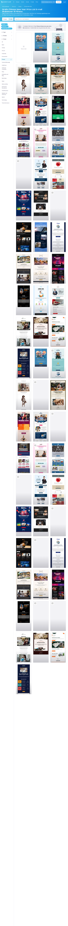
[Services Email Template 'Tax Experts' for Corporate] (58, 300)
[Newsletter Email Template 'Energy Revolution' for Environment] (41, 237)
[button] (11, 32)
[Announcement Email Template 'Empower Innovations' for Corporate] (58, 48)
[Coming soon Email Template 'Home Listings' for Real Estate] (58, 332)
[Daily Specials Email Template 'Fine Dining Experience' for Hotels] (41, 269)
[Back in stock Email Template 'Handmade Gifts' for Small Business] (58, 79)
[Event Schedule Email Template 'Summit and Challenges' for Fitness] (24, 111)
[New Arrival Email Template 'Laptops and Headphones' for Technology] (24, 237)
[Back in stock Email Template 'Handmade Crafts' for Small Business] (41, 205)
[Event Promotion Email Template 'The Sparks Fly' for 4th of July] (24, 205)
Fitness (19, 6)
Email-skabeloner (5, 6)
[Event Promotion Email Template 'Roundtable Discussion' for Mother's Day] (41, 142)
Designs (5, 19)
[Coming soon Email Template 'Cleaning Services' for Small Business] (41, 300)
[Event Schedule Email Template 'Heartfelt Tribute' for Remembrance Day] (58, 174)
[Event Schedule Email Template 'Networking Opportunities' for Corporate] (24, 363)
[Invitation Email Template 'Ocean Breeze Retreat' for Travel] (24, 332)
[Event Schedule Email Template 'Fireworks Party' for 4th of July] (58, 205)
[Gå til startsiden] (5, 2)
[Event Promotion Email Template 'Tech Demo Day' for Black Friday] (58, 111)
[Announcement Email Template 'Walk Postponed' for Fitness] (41, 48)
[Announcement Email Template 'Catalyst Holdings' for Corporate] (41, 79)
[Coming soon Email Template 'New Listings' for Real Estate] (24, 269)
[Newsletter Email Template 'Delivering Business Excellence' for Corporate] (41, 174)
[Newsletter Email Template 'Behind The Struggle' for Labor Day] (58, 142)
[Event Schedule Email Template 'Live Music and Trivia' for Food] (24, 174)
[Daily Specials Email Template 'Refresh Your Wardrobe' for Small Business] (24, 79)
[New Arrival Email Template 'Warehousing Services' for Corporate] (24, 142)
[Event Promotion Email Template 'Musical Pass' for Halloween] (58, 269)
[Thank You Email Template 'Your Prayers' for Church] (41, 332)
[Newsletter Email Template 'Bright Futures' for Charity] (41, 111)
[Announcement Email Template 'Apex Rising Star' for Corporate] (58, 237)
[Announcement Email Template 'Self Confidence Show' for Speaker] (24, 300)
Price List (14, 6)
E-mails (10, 19)
